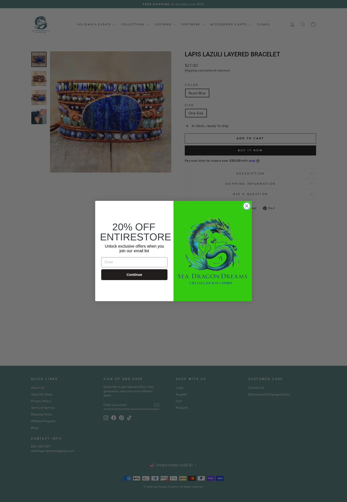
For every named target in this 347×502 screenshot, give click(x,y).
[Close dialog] (246, 205)
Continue (134, 275)
